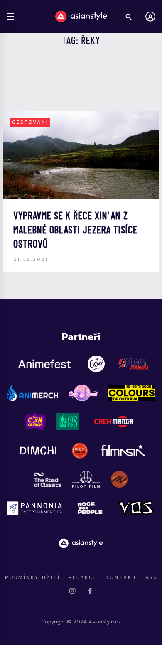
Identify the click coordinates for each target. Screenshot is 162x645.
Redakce (83, 577)
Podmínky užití (32, 577)
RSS (151, 577)
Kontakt (121, 577)
